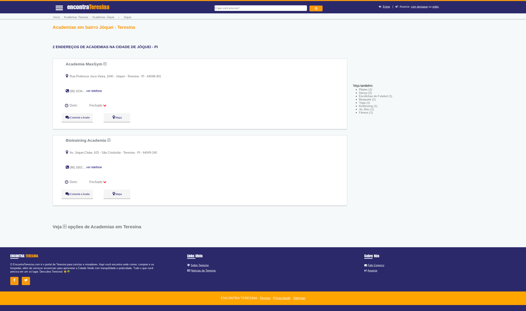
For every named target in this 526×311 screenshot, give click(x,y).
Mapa (118, 117)
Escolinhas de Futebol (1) (375, 96)
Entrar (386, 6)
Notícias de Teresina (203, 270)
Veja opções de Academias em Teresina (97, 226)
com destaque (419, 6)
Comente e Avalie (79, 117)
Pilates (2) (365, 89)
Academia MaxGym (84, 64)
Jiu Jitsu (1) (366, 109)
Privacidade (282, 298)
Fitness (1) (366, 112)
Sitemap (299, 298)
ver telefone (94, 91)
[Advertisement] (383, 53)
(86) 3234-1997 (80, 91)
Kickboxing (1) (368, 106)
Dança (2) (365, 92)
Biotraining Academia (86, 140)
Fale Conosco (376, 265)
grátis (435, 6)
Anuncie (372, 270)
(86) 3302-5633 (80, 167)
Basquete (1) (367, 99)
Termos (265, 298)
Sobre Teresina (200, 265)
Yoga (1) (364, 102)
